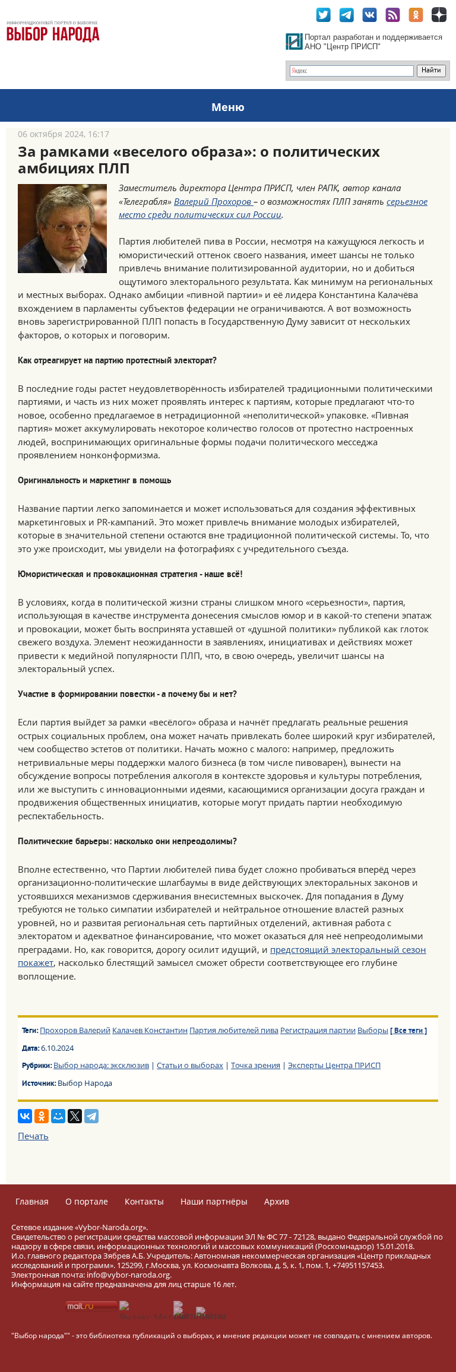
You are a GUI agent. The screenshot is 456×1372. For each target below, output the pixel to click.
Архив (276, 1201)
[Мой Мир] (58, 1116)
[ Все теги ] (408, 1031)
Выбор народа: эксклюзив (101, 1065)
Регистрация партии (318, 1030)
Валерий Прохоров (214, 201)
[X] (75, 1116)
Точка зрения (255, 1065)
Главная (32, 1201)
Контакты (144, 1201)
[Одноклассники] (41, 1116)
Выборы (372, 1030)
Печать (33, 1136)
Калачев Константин (150, 1030)
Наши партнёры (214, 1201)
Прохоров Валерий (75, 1030)
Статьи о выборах (190, 1065)
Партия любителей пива (233, 1030)
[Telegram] (91, 1116)
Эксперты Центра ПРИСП (334, 1065)
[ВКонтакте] (25, 1116)
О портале (86, 1201)
